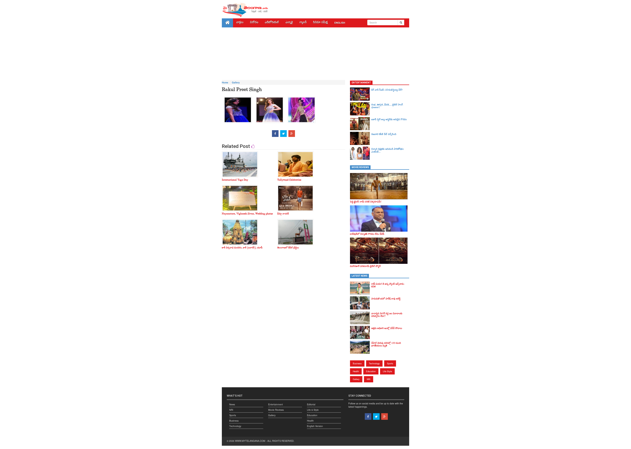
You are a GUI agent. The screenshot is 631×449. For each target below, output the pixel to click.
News (232, 404)
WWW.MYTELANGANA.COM (250, 440)
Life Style (387, 371)
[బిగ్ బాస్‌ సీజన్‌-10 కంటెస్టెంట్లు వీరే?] (360, 94)
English (339, 22)
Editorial (311, 404)
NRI (368, 379)
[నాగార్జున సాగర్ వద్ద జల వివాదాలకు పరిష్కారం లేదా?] (360, 317)
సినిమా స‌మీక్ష (320, 23)
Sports (390, 363)
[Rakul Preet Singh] (238, 111)
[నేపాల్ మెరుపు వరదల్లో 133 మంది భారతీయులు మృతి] (360, 347)
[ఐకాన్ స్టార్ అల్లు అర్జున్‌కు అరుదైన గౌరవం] (360, 123)
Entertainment (275, 404)
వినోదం (254, 23)
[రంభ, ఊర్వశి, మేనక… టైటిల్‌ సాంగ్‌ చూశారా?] (360, 108)
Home (225, 82)
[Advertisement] (315, 54)
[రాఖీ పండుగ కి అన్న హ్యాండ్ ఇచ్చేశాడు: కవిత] (360, 288)
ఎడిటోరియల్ (272, 23)
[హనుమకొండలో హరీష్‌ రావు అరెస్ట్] (360, 302)
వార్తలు (240, 23)
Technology (374, 363)
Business (357, 363)
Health (356, 371)
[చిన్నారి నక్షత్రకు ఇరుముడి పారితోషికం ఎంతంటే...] (360, 153)
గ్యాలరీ (303, 23)
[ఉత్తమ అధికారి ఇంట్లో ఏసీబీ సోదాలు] (360, 332)
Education (371, 371)
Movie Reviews (276, 409)
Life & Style (313, 409)
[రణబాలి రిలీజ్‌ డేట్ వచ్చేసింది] (360, 138)
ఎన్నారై (289, 23)
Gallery (236, 82)
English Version (315, 426)
